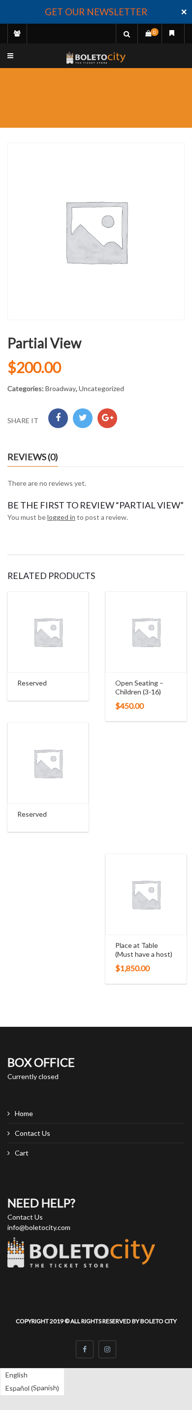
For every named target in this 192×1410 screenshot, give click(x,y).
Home (24, 1113)
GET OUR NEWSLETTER (96, 11)
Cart (22, 1153)
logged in (61, 517)
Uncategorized (101, 388)
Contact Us (32, 1133)
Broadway (60, 388)
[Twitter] (83, 418)
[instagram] (107, 1349)
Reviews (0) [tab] (32, 456)
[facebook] (85, 1349)
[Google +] (107, 418)
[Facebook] (58, 418)
